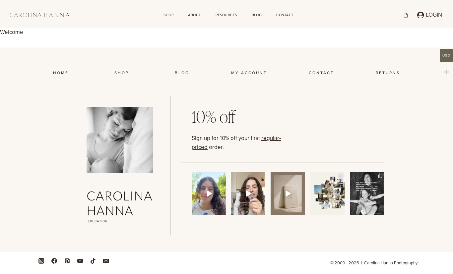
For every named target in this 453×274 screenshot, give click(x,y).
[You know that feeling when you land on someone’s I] (327, 193)
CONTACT (284, 15)
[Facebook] (54, 260)
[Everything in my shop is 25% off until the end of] (288, 193)
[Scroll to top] (446, 239)
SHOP (168, 15)
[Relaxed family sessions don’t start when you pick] (248, 193)
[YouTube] (80, 260)
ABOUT (194, 15)
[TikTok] (92, 260)
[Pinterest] (67, 260)
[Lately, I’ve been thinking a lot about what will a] (367, 193)
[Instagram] (41, 260)
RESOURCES (226, 15)
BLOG (257, 15)
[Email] (105, 260)
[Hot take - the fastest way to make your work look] (209, 193)
